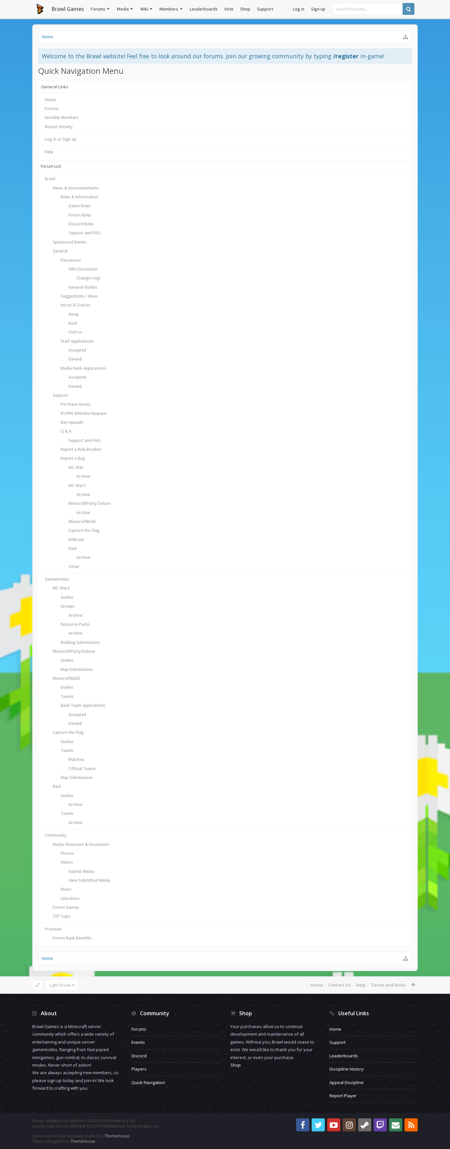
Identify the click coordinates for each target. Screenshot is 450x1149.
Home (50, 99)
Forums (98, 9)
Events (138, 1042)
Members (168, 9)
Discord (139, 1056)
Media (123, 9)
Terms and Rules (388, 985)
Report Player (343, 1096)
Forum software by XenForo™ (84, 1121)
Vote (229, 9)
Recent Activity (58, 126)
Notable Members (61, 117)
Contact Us (339, 985)
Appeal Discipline (346, 1082)
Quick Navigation (148, 1082)
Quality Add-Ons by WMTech (95, 1126)
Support (265, 9)
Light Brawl (60, 985)
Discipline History (346, 1069)
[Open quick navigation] (405, 37)
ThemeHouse (116, 1136)
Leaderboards (204, 9)
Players (139, 1069)
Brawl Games (67, 9)
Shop (245, 9)
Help (49, 152)
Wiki (144, 9)
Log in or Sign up (60, 139)
